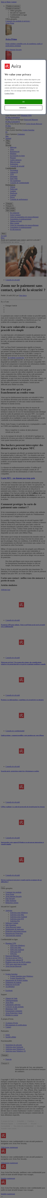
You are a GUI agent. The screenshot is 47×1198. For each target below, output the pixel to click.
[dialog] (23, 87)
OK (23, 102)
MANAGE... (23, 108)
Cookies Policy (9, 93)
